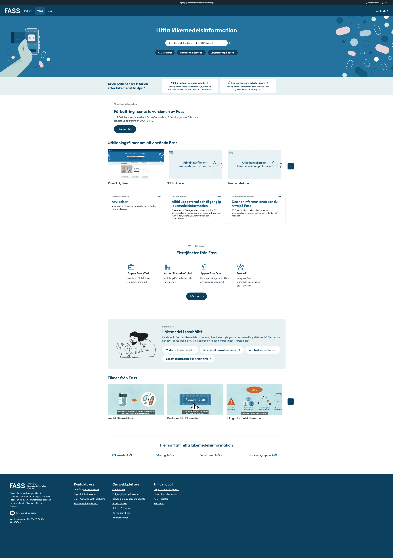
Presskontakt (119, 503)
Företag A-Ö (164, 455)
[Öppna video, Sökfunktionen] (195, 164)
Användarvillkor (121, 512)
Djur (50, 10)
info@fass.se (89, 494)
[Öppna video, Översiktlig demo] (136, 164)
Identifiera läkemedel (165, 494)
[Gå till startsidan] (12, 11)
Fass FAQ (159, 503)
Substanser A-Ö (210, 455)
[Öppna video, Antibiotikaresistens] (136, 399)
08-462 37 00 (91, 489)
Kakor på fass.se (121, 508)
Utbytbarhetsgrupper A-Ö (260, 455)
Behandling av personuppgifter (129, 498)
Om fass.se (118, 489)
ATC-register (161, 498)
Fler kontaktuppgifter (86, 503)
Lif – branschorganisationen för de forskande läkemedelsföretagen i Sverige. (30, 503)
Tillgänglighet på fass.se (125, 494)
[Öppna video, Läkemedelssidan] (254, 164)
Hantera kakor (120, 517)
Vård (40, 10)
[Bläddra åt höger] (291, 166)
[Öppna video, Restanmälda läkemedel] (195, 399)
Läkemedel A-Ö (122, 455)
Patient (28, 10)
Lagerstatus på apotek (166, 489)
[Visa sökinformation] (231, 43)
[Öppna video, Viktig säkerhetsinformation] (254, 399)
